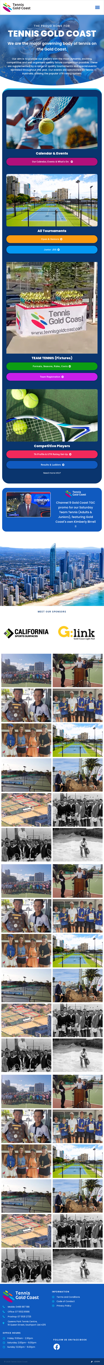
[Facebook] (56, 1346)
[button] (97, 7)
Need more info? (52, 473)
